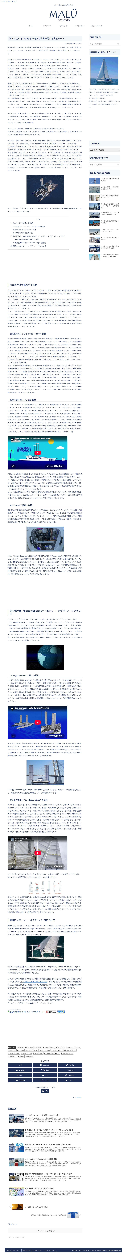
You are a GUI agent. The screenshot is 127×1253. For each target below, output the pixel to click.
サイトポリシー (36, 1250)
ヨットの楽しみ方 (27, 1053)
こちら (31, 1003)
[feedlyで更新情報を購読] (43, 1091)
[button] (45, 1080)
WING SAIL (39, 1047)
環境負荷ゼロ (30, 1056)
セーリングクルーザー (32, 1050)
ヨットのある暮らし (15, 1053)
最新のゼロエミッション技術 (25, 230)
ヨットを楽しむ (38, 1053)
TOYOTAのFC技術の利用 (24, 233)
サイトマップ (17, 1250)
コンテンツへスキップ (8, 1)
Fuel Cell (21, 1047)
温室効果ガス (13, 1056)
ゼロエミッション (45, 1050)
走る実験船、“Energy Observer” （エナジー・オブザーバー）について (39, 236)
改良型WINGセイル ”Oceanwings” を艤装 (30, 243)
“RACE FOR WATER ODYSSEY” (35, 982)
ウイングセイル (61, 1047)
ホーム (9, 1250)
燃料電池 (22, 1056)
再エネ (58, 1053)
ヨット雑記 (13, 1047)
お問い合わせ (26, 1250)
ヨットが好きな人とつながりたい (67, 1050)
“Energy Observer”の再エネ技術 (27, 239)
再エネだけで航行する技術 (23, 223)
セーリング (21, 1050)
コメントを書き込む (45, 1231)
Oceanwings (29, 1047)
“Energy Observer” (49, 1047)
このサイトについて (49, 1250)
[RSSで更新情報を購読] (47, 1091)
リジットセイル (49, 1053)
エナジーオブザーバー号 (74, 1047)
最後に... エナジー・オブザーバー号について (29, 246)
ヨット (54, 1050)
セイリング (12, 1050)
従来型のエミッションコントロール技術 (30, 226)
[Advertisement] (26, 265)
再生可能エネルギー (68, 1053)
